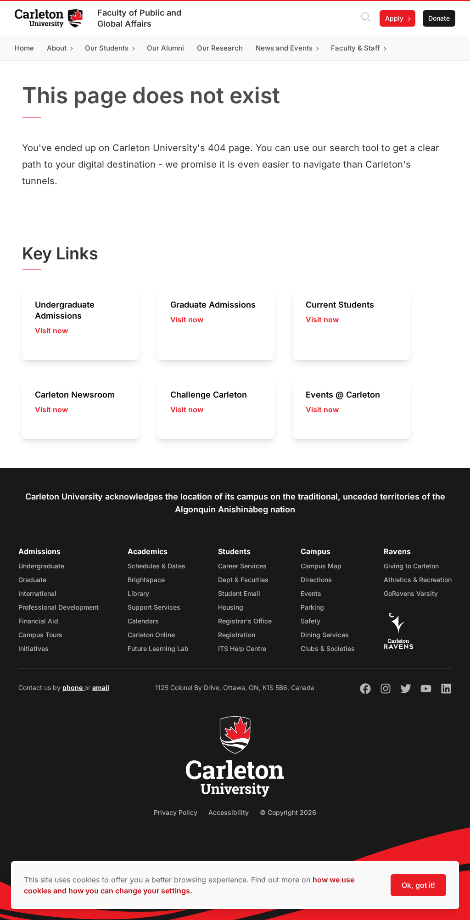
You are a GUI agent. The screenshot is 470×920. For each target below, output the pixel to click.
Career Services (242, 566)
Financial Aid (38, 621)
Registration (236, 635)
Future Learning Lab (158, 648)
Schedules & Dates (156, 566)
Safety (310, 621)
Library (138, 593)
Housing (230, 607)
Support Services (154, 607)
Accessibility (228, 812)
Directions (316, 579)
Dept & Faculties (243, 579)
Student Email (239, 593)
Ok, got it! (418, 885)
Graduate (32, 579)
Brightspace (146, 579)
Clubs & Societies (328, 648)
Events (311, 593)
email (100, 687)
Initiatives (33, 648)
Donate (439, 18)
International (37, 593)
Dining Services (325, 635)
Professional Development (58, 607)
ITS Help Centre (242, 648)
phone (73, 687)
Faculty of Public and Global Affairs (139, 18)
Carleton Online (151, 635)
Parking (312, 607)
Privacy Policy (175, 812)
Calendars (143, 621)
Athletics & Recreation (418, 579)
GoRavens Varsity (411, 593)
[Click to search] (365, 18)
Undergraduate (41, 566)
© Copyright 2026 (288, 812)
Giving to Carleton (411, 566)
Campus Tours (40, 635)
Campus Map (321, 566)
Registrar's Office (245, 621)
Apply (394, 18)
